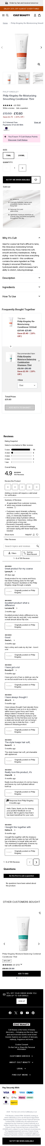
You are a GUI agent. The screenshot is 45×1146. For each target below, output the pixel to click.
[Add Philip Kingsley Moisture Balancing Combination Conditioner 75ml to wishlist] (40, 913)
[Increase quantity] (22, 168)
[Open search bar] (7, 15)
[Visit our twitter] (16, 1013)
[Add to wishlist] (35, 179)
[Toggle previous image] (2, 47)
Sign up (21, 1001)
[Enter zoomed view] (38, 64)
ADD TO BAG (23, 974)
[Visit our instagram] (21, 1013)
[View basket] (39, 15)
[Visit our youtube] (27, 1013)
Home (5, 23)
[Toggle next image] (41, 47)
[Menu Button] (2, 15)
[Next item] (39, 944)
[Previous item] (4, 944)
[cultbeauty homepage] (22, 15)
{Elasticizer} (26, 264)
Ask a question (22, 108)
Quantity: (8, 162)
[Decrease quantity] (6, 168)
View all (37, 122)
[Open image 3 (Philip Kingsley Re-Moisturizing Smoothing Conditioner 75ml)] (39, 78)
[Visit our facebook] (10, 1013)
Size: (5, 150)
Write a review (8, 108)
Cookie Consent (21, 1045)
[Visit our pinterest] (33, 1013)
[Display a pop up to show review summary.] (21, 965)
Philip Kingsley (11, 92)
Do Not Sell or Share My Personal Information (21, 1048)
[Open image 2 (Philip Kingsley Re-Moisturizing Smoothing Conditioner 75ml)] (24, 78)
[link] (35, 15)
